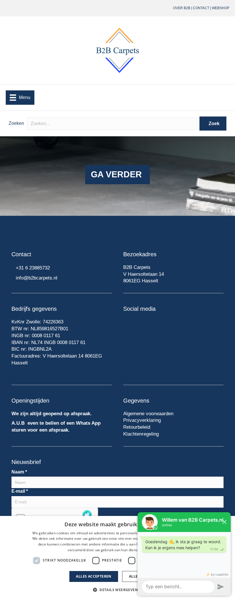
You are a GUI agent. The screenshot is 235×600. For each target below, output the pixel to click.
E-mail (19, 491)
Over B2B (181, 8)
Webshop (220, 8)
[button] (212, 123)
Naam (19, 471)
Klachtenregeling (141, 434)
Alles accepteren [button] (93, 576)
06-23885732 (101, 8)
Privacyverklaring (142, 420)
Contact (201, 8)
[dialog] (117, 558)
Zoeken (16, 123)
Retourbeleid (136, 427)
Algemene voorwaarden (148, 413)
